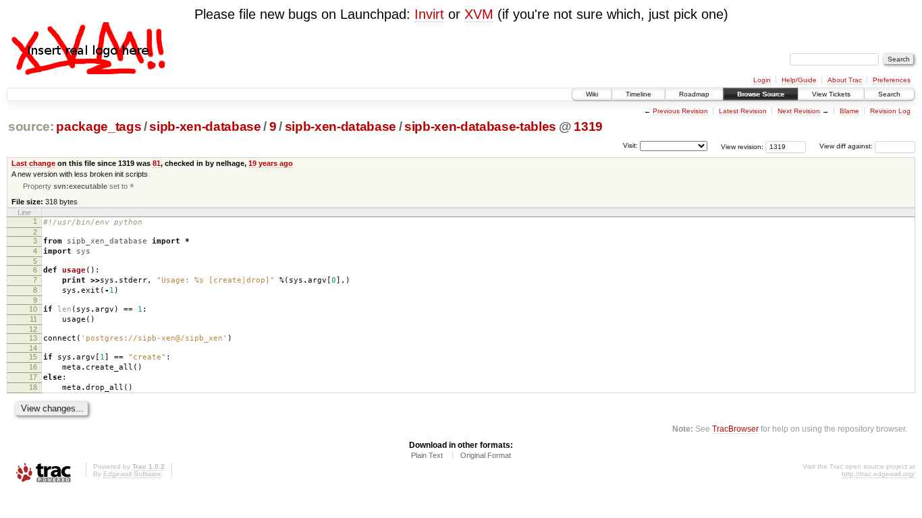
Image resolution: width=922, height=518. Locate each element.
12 (33, 329)
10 (33, 309)
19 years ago (270, 163)
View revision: (742, 146)
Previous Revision (680, 111)
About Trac (845, 80)
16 (33, 367)
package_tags (98, 126)
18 (33, 387)
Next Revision (799, 111)
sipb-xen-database (205, 126)
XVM (478, 14)
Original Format (485, 455)
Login (762, 80)
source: (31, 126)
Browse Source (760, 94)
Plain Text (427, 455)
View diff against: (847, 146)
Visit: (630, 145)
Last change (33, 163)
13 (33, 338)
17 (33, 377)
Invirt (429, 14)
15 (33, 357)
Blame (849, 111)
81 (157, 163)
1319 (588, 126)
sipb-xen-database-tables (480, 126)
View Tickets (831, 94)
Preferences (892, 80)
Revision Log (890, 111)
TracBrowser (735, 428)
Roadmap (694, 94)
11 (33, 319)
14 (33, 348)
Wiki (592, 94)
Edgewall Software (132, 474)
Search (889, 94)
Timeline (638, 94)
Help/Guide (799, 80)
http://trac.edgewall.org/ (878, 474)
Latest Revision (743, 111)
